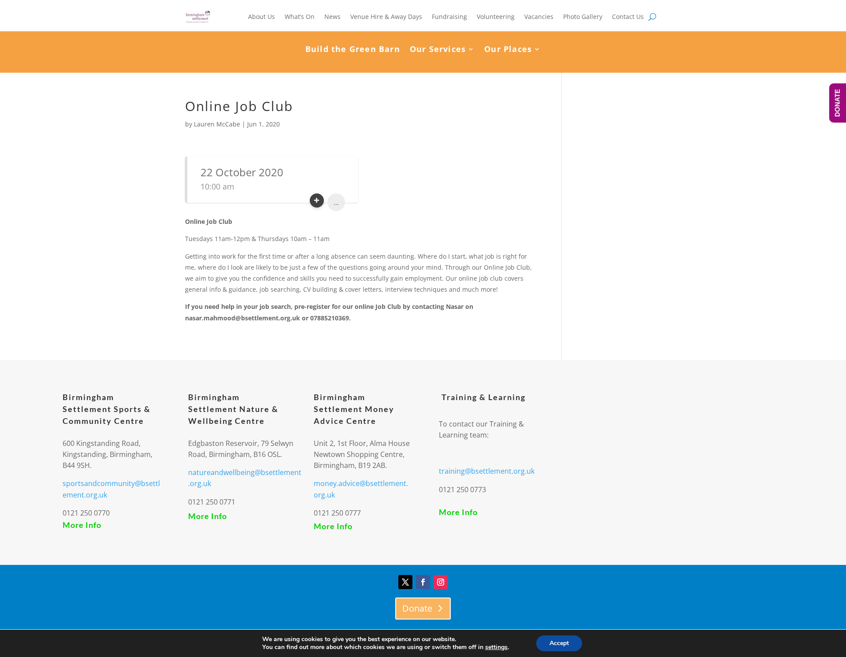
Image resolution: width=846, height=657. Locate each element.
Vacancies (538, 16)
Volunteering (496, 16)
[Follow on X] (405, 582)
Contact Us (628, 16)
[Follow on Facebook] (423, 582)
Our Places (508, 50)
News (332, 16)
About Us (261, 16)
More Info (82, 525)
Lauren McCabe (217, 124)
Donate (417, 608)
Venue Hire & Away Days (386, 16)
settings (496, 647)
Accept (559, 643)
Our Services (438, 50)
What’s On (300, 16)
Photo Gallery (582, 16)
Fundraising (449, 16)
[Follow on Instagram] (441, 582)
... (336, 202)
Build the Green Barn (352, 50)
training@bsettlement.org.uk (486, 471)
